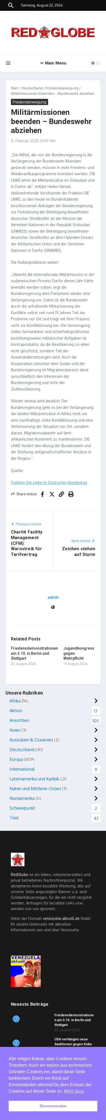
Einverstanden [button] (53, 1106)
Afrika (15, 701)
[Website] (53, 607)
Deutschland (32, 88)
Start (14, 88)
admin (53, 597)
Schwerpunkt (22, 808)
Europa (16, 759)
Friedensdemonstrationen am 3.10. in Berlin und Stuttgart (34, 653)
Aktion (16, 710)
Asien (15, 730)
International (22, 769)
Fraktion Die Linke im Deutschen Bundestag (49, 482)
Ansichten (19, 720)
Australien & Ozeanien (31, 740)
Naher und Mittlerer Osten (35, 788)
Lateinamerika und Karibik (34, 779)
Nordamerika (22, 798)
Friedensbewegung (62, 88)
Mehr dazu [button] (74, 1091)
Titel (14, 818)
